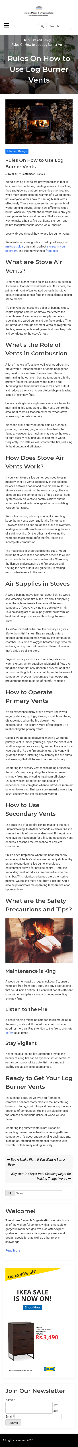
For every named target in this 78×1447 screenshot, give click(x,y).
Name (10, 1400)
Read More (12, 1250)
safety (9, 1033)
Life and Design (17, 151)
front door (52, 251)
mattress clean (14, 246)
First (55, 1405)
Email (9, 1416)
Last (55, 1411)
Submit (13, 1423)
